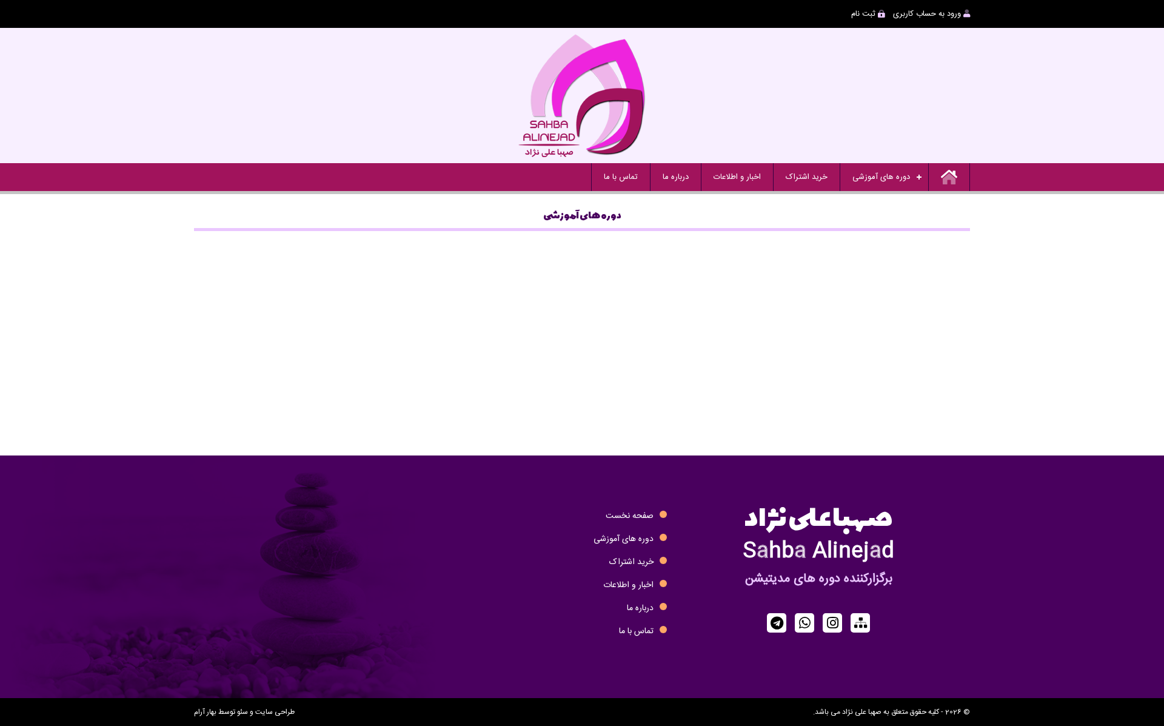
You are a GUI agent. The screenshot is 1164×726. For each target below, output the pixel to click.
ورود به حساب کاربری (928, 14)
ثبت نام (864, 14)
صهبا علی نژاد (818, 513)
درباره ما (676, 177)
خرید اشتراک (807, 177)
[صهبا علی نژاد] (582, 95)
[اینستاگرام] (832, 623)
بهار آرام (205, 712)
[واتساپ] (804, 623)
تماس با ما (621, 177)
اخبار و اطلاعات (737, 177)
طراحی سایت (275, 712)
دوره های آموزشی (881, 177)
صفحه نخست (630, 516)
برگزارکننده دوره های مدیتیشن (818, 579)
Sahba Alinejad (818, 551)
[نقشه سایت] (860, 623)
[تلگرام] (776, 623)
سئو (242, 712)
